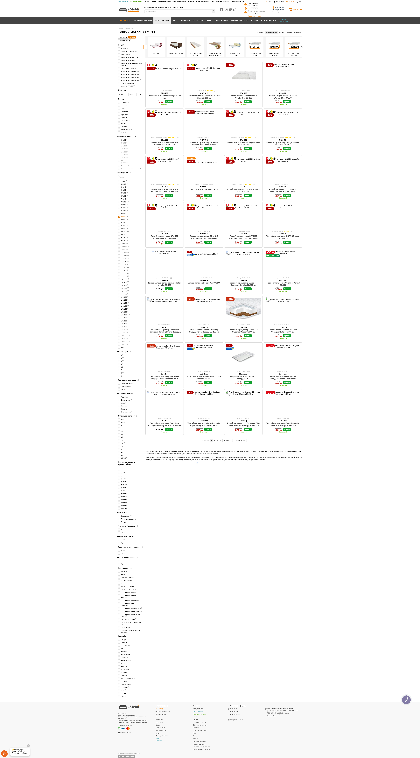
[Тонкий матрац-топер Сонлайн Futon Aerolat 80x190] (164, 263)
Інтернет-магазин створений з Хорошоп (129, 753)
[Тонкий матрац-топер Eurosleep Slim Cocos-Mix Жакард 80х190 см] (283, 403)
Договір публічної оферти (201, 749)
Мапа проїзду (271, 716)
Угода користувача (199, 744)
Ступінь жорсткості (126, 416)
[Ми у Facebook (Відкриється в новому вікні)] (221, 9)
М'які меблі (185, 20)
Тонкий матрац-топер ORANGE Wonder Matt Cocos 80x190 (204, 143)
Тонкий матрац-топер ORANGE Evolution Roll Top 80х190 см (283, 190)
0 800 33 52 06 (253, 13)
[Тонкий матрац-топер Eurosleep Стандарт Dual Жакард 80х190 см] (204, 309)
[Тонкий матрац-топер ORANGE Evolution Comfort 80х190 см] (204, 216)
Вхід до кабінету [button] (198, 709)
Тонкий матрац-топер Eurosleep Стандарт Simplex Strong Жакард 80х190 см (164, 332)
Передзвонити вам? (255, 16)
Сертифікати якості (164, 2)
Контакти (219, 2)
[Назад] (145, 47)
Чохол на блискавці (126, 526)
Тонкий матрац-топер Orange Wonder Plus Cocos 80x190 (282, 143)
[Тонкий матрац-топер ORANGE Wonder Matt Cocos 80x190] (204, 122)
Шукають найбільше (127, 136)
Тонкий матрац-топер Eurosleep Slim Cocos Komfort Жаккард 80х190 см (243, 424)
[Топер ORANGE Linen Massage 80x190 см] (164, 75)
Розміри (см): (123, 37)
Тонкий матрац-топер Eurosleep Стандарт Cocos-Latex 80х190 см (164, 377)
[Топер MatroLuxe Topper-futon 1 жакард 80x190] (243, 356)
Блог (212, 2)
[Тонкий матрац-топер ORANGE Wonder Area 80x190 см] (164, 122)
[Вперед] (302, 47)
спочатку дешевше (285, 32)
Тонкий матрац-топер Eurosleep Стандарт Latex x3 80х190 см (283, 377)
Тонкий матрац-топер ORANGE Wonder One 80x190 (243, 97)
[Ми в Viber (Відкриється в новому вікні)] (230, 9)
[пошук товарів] (213, 11)
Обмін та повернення (179, 2)
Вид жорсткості (125, 393)
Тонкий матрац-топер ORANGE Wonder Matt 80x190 (283, 97)
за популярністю (271, 32)
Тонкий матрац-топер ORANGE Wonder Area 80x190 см (164, 143)
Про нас (146, 2)
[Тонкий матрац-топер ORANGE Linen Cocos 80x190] (243, 169)
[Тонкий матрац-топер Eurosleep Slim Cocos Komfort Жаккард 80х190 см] (243, 403)
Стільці (254, 20)
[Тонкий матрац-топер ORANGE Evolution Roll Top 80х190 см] (283, 169)
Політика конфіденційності (201, 747)
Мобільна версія (125, 732)
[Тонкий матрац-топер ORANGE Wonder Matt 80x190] (283, 75)
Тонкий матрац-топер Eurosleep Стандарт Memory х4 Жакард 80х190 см (164, 425)
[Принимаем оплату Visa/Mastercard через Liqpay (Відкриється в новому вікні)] (125, 728)
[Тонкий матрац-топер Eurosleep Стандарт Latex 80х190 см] (283, 309)
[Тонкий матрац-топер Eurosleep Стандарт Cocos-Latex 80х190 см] (164, 356)
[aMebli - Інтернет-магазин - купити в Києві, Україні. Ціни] (129, 707)
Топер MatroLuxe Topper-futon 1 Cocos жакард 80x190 (204, 377)
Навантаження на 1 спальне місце (126, 463)
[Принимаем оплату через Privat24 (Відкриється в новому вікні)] (119, 728)
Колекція (122, 636)
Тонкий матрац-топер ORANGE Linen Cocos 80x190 (243, 190)
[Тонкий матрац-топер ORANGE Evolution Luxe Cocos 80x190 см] (243, 216)
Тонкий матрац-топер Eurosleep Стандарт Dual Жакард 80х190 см (204, 331)
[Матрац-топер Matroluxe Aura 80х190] (204, 263)
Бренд (121, 99)
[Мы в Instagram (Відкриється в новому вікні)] (226, 9)
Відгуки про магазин (237, 2)
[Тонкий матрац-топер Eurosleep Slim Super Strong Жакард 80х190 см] (204, 403)
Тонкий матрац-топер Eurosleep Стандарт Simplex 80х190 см (243, 284)
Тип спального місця (127, 380)
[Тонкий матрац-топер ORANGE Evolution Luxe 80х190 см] (164, 216)
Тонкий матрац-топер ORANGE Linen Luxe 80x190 (282, 237)
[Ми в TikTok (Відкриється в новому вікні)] (234, 9)
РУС (270, 1)
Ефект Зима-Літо (125, 536)
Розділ (121, 45)
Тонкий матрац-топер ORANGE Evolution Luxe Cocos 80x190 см (243, 237)
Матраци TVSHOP (268, 20)
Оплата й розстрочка (202, 2)
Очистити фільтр (124, 40)
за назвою (297, 32)
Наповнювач (123, 568)
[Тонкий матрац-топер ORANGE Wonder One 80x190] (243, 75)
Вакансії (226, 2)
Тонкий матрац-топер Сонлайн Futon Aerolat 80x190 (164, 284)
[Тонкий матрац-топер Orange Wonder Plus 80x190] (243, 122)
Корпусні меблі (221, 20)
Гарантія (153, 2)
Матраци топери (162, 20)
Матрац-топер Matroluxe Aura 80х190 (204, 283)
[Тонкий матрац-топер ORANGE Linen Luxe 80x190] (283, 216)
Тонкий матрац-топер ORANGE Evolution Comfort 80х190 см (204, 237)
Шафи (208, 20)
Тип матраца (123, 512)
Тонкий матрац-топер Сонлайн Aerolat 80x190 (283, 284)
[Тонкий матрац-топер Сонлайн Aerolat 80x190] (283, 263)
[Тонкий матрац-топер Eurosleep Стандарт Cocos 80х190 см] (243, 309)
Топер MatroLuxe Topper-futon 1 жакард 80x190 (243, 377)
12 (255, 137)
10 (177, 184)
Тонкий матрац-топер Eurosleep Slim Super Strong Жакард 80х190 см (203, 424)
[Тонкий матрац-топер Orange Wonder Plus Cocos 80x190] (283, 122)
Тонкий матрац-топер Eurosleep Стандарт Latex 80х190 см (283, 331)
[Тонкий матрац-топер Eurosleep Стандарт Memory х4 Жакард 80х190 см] (164, 403)
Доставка (191, 2)
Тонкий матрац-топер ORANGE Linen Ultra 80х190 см (203, 97)
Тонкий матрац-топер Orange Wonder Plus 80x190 (243, 143)
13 (177, 137)
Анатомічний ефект (126, 557)
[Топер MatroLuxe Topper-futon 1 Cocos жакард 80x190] (204, 356)
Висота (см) (123, 352)
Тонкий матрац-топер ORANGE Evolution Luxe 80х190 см (164, 237)
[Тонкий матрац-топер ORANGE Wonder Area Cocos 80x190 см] (164, 169)
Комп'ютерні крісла (239, 20)
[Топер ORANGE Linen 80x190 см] (204, 169)
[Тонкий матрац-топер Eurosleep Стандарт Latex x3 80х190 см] (283, 356)
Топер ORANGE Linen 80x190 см (204, 189)
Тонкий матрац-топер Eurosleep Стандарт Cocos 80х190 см (243, 331)
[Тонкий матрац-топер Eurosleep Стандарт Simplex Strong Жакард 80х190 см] (164, 309)
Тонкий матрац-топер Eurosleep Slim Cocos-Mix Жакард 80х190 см (282, 424)
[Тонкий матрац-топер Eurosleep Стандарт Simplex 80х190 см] (243, 263)
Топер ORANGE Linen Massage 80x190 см (164, 97)
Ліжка (175, 20)
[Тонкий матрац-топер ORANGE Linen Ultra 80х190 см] (204, 75)
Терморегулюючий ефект (129, 547)
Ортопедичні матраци (142, 20)
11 (294, 137)
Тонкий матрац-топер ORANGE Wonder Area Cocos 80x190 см (164, 190)
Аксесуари (198, 20)
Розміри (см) (123, 173)
